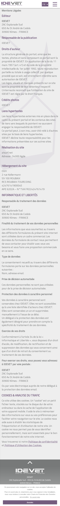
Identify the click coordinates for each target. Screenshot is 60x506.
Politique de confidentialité (43, 442)
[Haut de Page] (30, 462)
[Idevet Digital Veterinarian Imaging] (22, 3)
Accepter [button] (30, 502)
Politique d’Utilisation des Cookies (22, 445)
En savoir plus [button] (35, 497)
